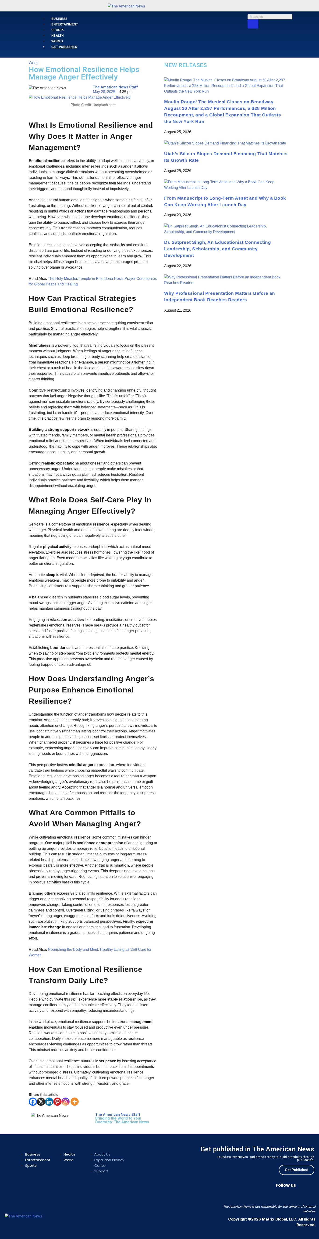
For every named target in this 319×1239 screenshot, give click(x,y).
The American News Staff (115, 87)
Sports (57, 30)
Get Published (64, 47)
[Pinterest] (57, 1102)
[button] (21, 1149)
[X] (41, 1102)
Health (57, 35)
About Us (102, 1154)
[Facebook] (33, 1102)
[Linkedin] (49, 1102)
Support (101, 1171)
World (57, 41)
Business (59, 19)
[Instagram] (65, 1102)
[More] (75, 1102)
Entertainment (64, 24)
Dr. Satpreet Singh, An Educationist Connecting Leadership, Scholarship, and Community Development (217, 249)
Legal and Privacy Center (109, 1162)
